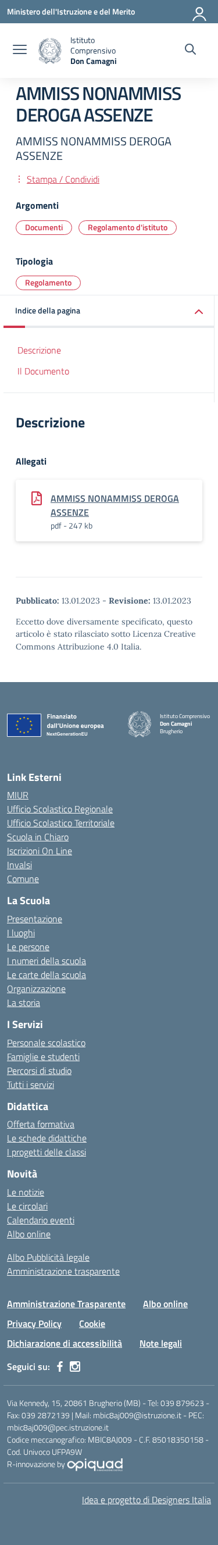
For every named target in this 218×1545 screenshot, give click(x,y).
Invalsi (19, 865)
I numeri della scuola (46, 961)
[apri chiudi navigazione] (20, 51)
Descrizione (39, 350)
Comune (23, 879)
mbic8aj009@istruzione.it (137, 1415)
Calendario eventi (40, 1220)
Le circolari (27, 1206)
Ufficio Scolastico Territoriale (61, 823)
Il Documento (43, 371)
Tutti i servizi (30, 1084)
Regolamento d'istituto (127, 227)
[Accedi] (200, 12)
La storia (23, 1002)
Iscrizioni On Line (39, 851)
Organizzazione (36, 988)
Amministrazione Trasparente (66, 1304)
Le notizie (25, 1192)
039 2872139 (46, 1415)
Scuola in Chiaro (38, 837)
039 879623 (182, 1403)
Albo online (29, 1234)
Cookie (92, 1323)
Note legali (161, 1343)
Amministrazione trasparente (63, 1271)
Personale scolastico (46, 1043)
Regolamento (48, 282)
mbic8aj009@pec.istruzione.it (58, 1427)
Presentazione (34, 919)
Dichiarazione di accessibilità (64, 1343)
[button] (109, 311)
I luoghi (21, 933)
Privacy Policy (34, 1323)
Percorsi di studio (39, 1070)
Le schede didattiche (47, 1138)
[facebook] (60, 1366)
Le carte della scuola (46, 975)
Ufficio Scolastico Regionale (60, 809)
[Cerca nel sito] (190, 50)
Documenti (44, 227)
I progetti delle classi (46, 1152)
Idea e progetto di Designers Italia (146, 1500)
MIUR (17, 795)
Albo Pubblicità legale (48, 1257)
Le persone (28, 947)
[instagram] (75, 1366)
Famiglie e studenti (43, 1057)
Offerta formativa (40, 1124)
